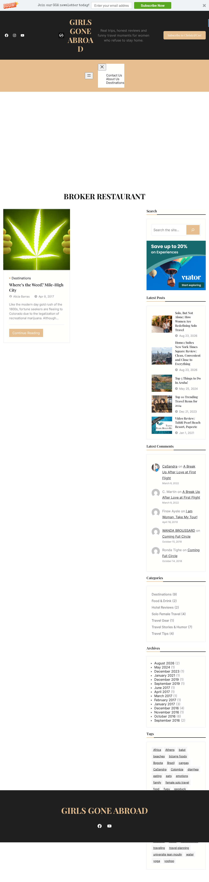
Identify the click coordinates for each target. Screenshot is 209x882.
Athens (170, 749)
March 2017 (163, 696)
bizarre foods (178, 756)
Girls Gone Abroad (80, 35)
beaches (159, 756)
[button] (104, 5)
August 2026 (164, 663)
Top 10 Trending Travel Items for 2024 (186, 401)
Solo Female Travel (166, 614)
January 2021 (164, 675)
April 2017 (162, 692)
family (157, 782)
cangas (184, 762)
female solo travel (177, 782)
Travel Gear (160, 620)
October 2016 (165, 716)
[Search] (193, 230)
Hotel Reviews (163, 607)
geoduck (180, 789)
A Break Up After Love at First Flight (179, 472)
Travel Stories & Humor (169, 627)
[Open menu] (89, 75)
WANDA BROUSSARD (178, 530)
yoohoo (169, 861)
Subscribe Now (153, 5)
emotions (182, 776)
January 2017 (164, 704)
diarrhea (193, 769)
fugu (167, 789)
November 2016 (166, 712)
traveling (159, 848)
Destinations (21, 278)
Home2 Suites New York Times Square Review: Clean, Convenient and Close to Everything (187, 353)
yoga (156, 861)
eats (169, 776)
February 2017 (165, 700)
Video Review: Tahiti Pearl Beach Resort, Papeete (187, 422)
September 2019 (167, 684)
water (190, 854)
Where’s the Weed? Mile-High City (36, 287)
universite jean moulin (167, 854)
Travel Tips (160, 633)
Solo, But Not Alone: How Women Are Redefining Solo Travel (186, 321)
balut (182, 749)
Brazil (171, 762)
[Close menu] (102, 67)
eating (157, 776)
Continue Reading (27, 334)
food (156, 789)
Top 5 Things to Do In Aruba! (188, 380)
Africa (157, 749)
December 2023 (166, 671)
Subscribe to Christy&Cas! (184, 35)
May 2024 (162, 667)
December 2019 (166, 679)
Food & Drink (161, 601)
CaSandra (169, 466)
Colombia (177, 769)
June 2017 (162, 688)
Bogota (158, 762)
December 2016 (166, 708)
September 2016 (167, 720)
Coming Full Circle (176, 536)
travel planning (179, 848)
